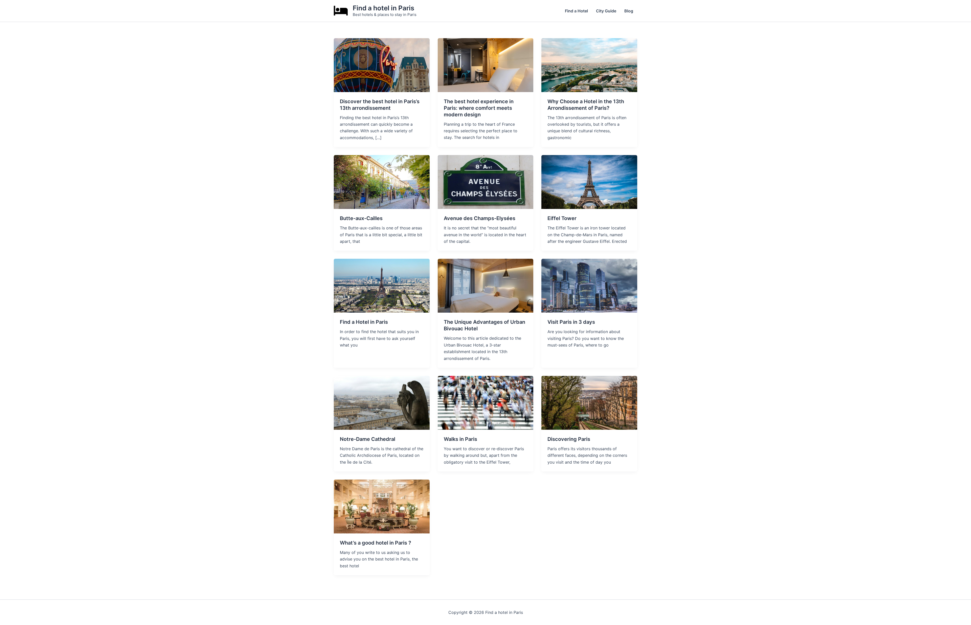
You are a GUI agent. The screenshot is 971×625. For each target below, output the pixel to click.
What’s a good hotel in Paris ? (375, 543)
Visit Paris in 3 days (571, 322)
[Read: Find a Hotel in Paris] (382, 285)
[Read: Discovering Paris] (589, 402)
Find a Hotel (576, 10)
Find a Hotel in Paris (364, 322)
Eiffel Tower (562, 218)
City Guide (606, 10)
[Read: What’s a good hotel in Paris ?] (382, 506)
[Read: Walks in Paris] (486, 402)
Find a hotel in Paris (383, 8)
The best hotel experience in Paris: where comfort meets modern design (479, 108)
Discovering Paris (568, 439)
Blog (628, 10)
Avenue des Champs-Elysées (479, 218)
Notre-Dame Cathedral (367, 439)
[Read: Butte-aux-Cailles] (382, 181)
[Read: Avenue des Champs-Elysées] (486, 181)
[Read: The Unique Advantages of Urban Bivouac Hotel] (486, 285)
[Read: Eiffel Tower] (589, 181)
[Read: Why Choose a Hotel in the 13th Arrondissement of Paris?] (589, 64)
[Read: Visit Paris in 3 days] (589, 285)
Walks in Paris (460, 439)
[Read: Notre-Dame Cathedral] (382, 402)
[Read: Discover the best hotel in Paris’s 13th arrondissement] (382, 64)
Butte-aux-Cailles (361, 218)
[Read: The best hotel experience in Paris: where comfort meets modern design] (486, 64)
